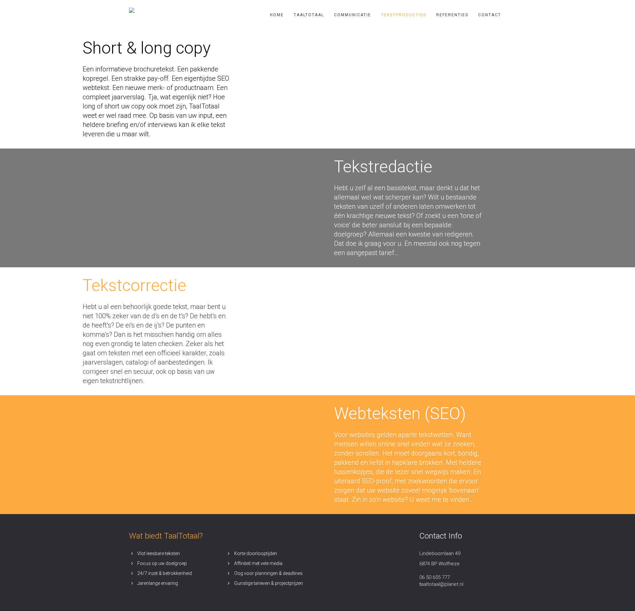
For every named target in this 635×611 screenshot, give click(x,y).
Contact (489, 15)
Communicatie (352, 15)
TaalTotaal (309, 15)
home (277, 15)
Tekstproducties (403, 15)
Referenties (452, 15)
